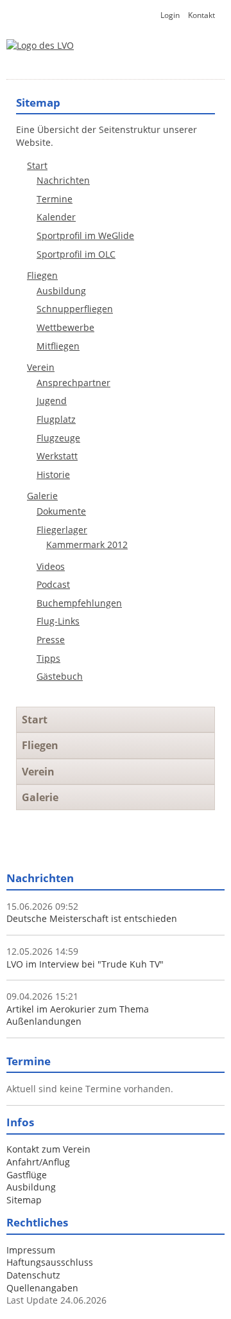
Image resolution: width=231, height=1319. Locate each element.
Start (37, 165)
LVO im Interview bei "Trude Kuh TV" (85, 964)
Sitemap (24, 1200)
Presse (51, 639)
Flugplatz (56, 419)
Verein (41, 367)
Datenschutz (33, 1275)
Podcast (53, 584)
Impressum (30, 1250)
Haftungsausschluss (49, 1262)
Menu (196, 62)
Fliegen (42, 275)
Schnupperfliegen (75, 309)
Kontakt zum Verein (48, 1149)
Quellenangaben (42, 1288)
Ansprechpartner (73, 382)
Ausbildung (61, 291)
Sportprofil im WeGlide (85, 235)
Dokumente (61, 511)
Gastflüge (26, 1175)
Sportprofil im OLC (76, 254)
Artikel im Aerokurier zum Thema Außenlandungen (77, 1015)
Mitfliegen (58, 346)
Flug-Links (58, 621)
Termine (55, 199)
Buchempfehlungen (79, 603)
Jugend (52, 400)
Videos (51, 566)
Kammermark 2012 (87, 544)
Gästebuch (60, 676)
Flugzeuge (58, 438)
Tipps (48, 658)
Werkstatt (57, 456)
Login (170, 15)
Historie (53, 474)
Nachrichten (63, 180)
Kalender (56, 217)
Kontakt (201, 15)
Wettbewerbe (65, 327)
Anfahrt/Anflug (38, 1162)
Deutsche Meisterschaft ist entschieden (91, 918)
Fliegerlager (62, 530)
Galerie (42, 496)
